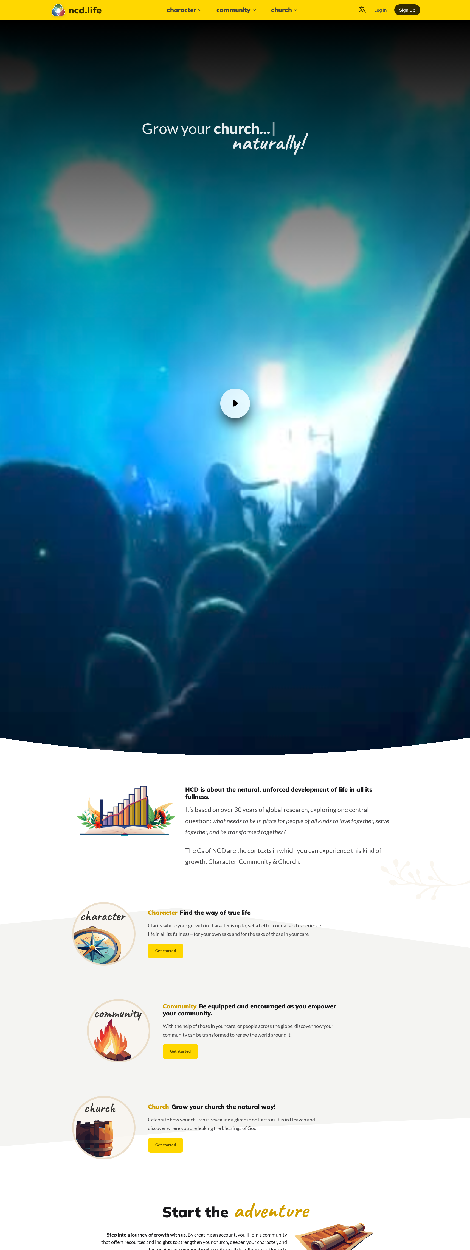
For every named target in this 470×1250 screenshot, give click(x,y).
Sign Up (407, 10)
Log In (380, 10)
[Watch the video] (235, 403)
